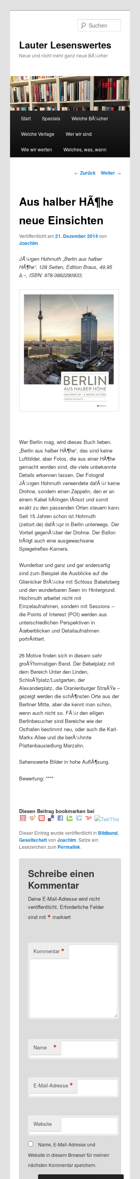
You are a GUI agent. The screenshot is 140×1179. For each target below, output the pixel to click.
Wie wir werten (36, 149)
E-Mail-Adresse (53, 1085)
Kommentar (49, 951)
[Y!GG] (32, 819)
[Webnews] (41, 819)
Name (45, 1047)
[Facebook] (60, 819)
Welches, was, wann (85, 149)
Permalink (69, 846)
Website (42, 1123)
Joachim (28, 242)
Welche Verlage (37, 133)
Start (26, 118)
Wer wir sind (79, 133)
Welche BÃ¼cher (90, 118)
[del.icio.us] (51, 819)
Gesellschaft (33, 839)
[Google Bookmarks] (79, 819)
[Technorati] (69, 819)
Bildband (107, 832)
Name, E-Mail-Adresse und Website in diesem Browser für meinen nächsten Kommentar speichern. (68, 1154)
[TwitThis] (106, 819)
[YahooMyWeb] (88, 819)
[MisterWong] (23, 819)
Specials (51, 118)
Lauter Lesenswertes (65, 44)
